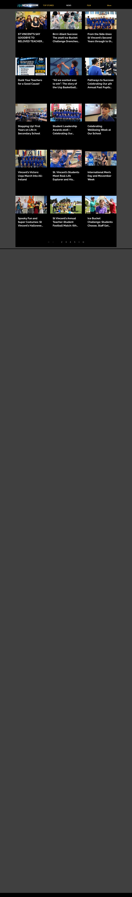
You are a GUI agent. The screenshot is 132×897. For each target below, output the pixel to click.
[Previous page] (53, 242)
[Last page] (83, 242)
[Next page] (79, 242)
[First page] (49, 242)
